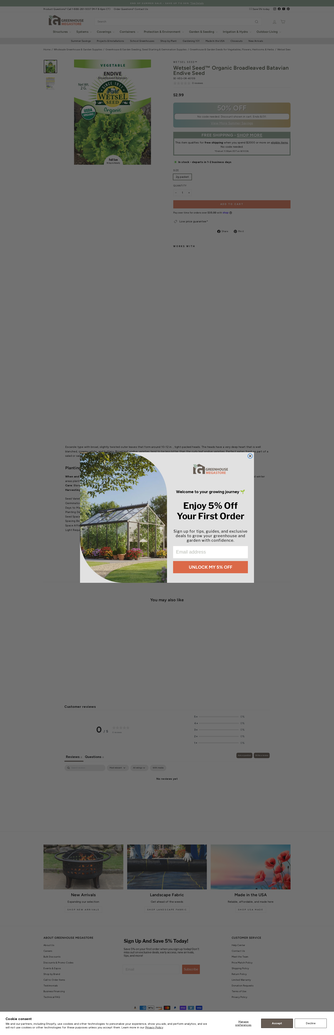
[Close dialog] (250, 456)
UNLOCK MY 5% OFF (210, 567)
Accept (277, 1023)
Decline (311, 1023)
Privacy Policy (154, 1027)
